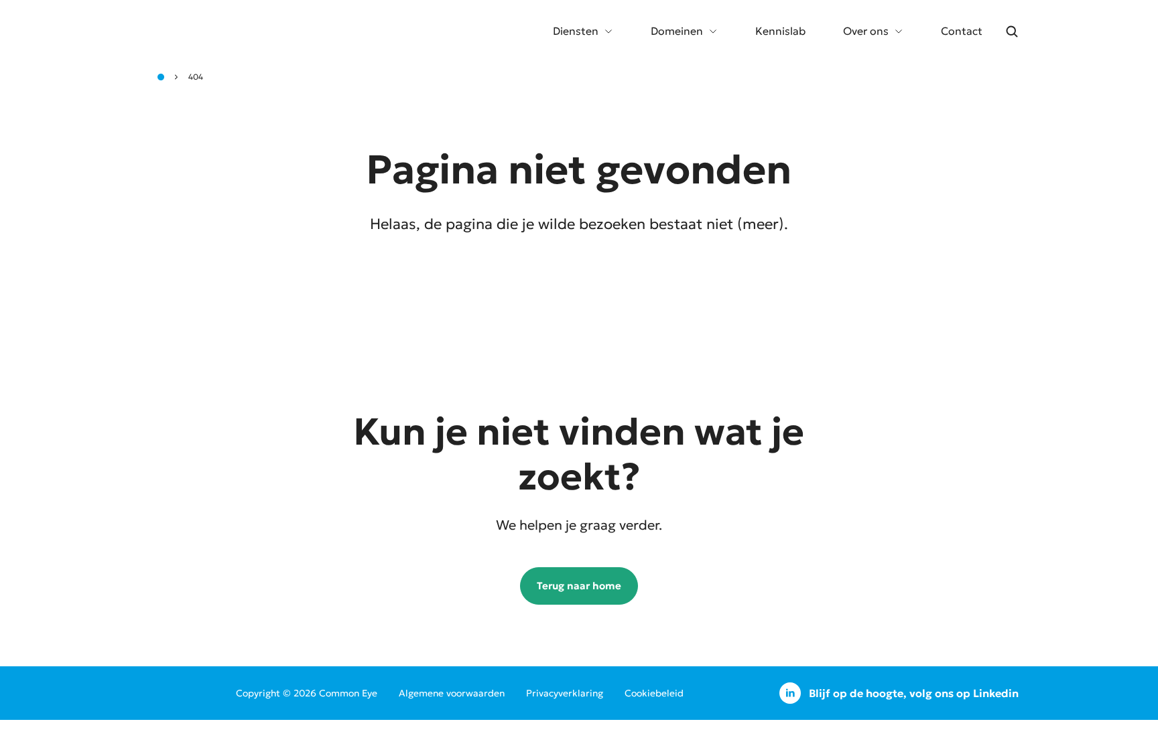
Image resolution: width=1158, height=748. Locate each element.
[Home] (160, 77)
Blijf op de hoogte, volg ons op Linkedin (914, 693)
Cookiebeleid (654, 693)
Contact (961, 31)
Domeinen (677, 31)
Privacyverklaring (564, 693)
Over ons (866, 31)
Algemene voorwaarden (452, 693)
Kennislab (780, 31)
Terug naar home (579, 585)
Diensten (575, 31)
